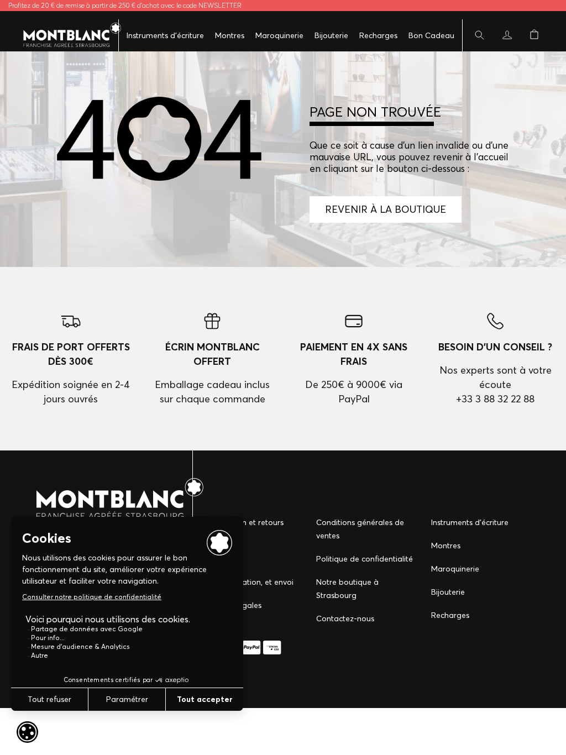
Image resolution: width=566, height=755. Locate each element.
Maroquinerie (279, 35)
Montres (229, 35)
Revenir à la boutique (385, 209)
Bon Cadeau (431, 35)
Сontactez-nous (345, 618)
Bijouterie (331, 35)
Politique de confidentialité (364, 559)
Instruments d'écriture (165, 35)
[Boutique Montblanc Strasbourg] (66, 35)
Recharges (378, 35)
